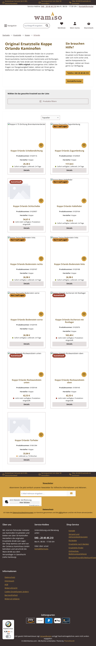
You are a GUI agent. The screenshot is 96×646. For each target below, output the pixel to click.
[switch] (8, 636)
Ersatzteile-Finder (76, 548)
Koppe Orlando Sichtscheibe (26, 206)
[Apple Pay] (57, 620)
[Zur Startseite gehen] (48, 16)
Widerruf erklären (12, 599)
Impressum (9, 581)
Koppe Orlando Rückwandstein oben (69, 381)
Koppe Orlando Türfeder (26, 440)
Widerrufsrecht (11, 588)
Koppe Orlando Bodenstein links (69, 264)
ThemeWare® (69, 641)
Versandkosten (45, 636)
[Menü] (12, 621)
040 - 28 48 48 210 (48, 6)
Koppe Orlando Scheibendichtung (27, 151)
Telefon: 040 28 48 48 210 (78, 73)
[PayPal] (48, 620)
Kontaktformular (86, 6)
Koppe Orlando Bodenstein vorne (27, 320)
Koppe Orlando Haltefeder (69, 206)
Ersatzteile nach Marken (79, 544)
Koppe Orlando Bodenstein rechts (26, 264)
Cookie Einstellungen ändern (17, 591)
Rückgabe (73, 540)
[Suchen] (47, 25)
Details (27, 170)
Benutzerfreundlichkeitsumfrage (82, 557)
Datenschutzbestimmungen (23, 512)
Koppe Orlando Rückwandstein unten (26, 381)
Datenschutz (10, 577)
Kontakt (72, 530)
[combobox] (33, 25)
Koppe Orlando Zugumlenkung (69, 151)
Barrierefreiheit (11, 595)
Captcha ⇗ (35, 505)
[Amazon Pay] (30, 620)
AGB (60, 512)
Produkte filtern (49, 101)
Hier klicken (25, 502)
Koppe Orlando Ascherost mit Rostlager (69, 321)
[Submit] (71, 493)
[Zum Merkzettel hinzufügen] (41, 145)
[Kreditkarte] (66, 620)
